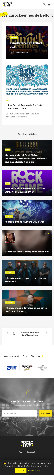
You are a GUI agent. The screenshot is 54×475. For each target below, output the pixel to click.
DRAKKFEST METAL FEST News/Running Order (26, 333)
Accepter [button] (20, 470)
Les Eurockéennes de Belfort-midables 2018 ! (25, 107)
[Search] (44, 4)
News (8, 100)
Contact (30, 452)
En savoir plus (34, 470)
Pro (21, 452)
